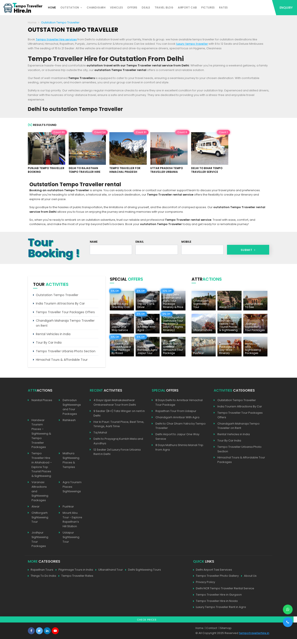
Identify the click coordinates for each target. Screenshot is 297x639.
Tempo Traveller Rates (77, 576)
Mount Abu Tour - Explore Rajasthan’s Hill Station (72, 519)
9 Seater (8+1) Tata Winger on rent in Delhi (119, 413)
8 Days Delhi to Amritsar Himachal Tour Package (179, 402)
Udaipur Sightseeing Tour (71, 537)
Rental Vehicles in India (53, 334)
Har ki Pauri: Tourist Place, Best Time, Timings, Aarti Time (118, 424)
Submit (247, 250)
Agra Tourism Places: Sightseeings (72, 486)
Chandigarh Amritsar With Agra (177, 417)
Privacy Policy (205, 582)
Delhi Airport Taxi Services (214, 570)
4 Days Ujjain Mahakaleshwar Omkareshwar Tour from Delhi (114, 402)
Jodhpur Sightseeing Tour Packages (40, 539)
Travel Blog (164, 7)
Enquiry (286, 7)
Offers (132, 7)
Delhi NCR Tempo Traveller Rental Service (225, 588)
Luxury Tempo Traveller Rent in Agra (221, 607)
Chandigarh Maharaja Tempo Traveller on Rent (65, 323)
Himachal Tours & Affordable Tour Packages (241, 459)
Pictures (208, 7)
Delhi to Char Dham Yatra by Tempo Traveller (180, 426)
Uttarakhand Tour (110, 570)
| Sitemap (225, 628)
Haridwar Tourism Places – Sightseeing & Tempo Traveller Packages (41, 433)
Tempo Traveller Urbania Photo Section (65, 351)
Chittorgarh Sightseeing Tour (40, 517)
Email (139, 242)
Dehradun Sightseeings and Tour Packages (72, 407)
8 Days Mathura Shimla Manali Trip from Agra (179, 447)
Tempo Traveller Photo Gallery (217, 576)
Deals (146, 7)
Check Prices (147, 619)
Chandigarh (96, 7)
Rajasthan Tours (42, 570)
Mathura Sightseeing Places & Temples (71, 460)
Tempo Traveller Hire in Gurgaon (219, 595)
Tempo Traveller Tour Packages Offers (65, 312)
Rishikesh (69, 420)
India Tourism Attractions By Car (60, 303)
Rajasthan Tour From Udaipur (175, 411)
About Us (250, 576)
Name (94, 242)
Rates (223, 7)
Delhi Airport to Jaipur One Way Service (177, 436)
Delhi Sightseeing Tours (144, 570)
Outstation (69, 7)
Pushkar (68, 506)
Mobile (186, 242)
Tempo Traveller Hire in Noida (217, 601)
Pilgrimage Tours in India (75, 570)
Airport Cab (187, 7)
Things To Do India (43, 576)
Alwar (36, 506)
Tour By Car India (49, 342)
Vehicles (116, 7)
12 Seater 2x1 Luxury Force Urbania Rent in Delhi (117, 452)
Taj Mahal (100, 432)
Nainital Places (42, 400)
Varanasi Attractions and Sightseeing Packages (40, 491)
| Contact (211, 628)
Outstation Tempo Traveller (57, 295)
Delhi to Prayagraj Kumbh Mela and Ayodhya (118, 441)
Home (52, 7)
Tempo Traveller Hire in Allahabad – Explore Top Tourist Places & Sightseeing (42, 464)
